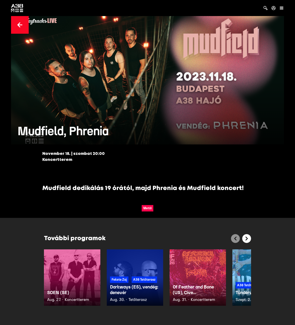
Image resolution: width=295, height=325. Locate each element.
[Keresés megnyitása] (265, 8)
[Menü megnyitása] (281, 8)
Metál (147, 208)
